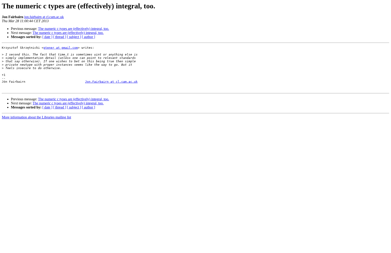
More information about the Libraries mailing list (36, 117)
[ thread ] (59, 37)
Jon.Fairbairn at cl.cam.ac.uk (111, 81)
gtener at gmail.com (60, 47)
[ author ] (88, 37)
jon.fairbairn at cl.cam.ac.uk (44, 17)
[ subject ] (74, 37)
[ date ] (47, 37)
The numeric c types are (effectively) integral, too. (73, 29)
